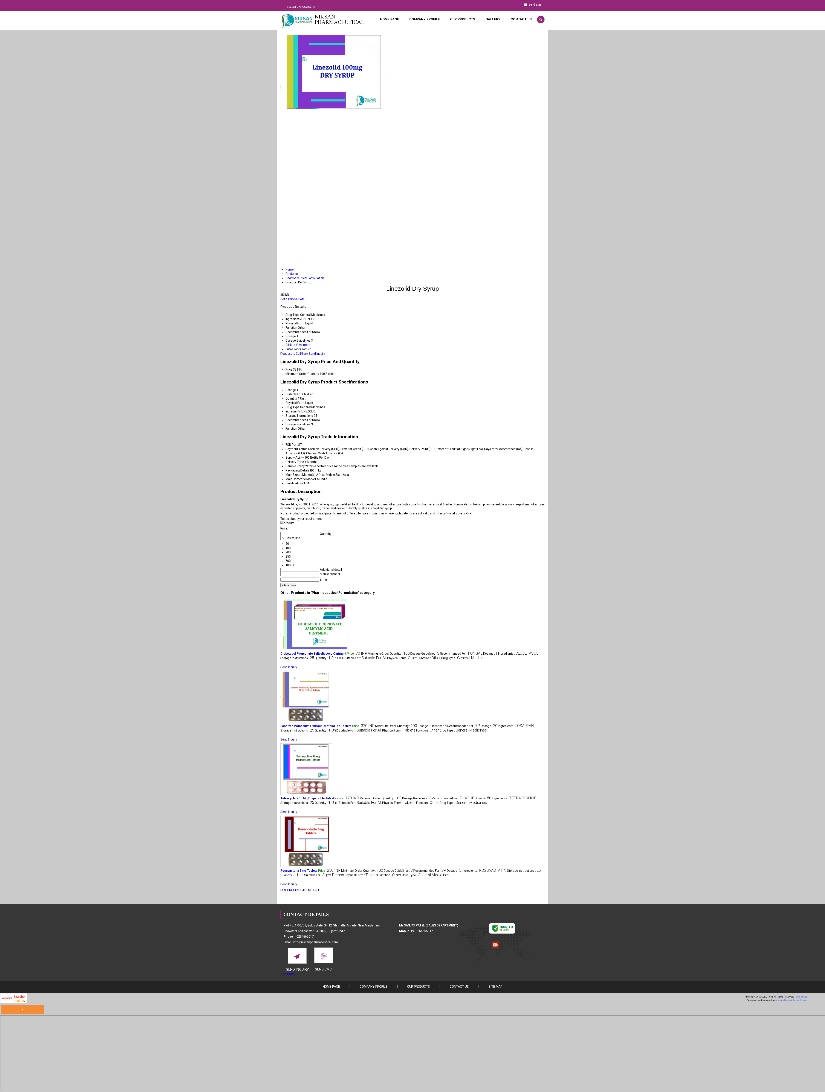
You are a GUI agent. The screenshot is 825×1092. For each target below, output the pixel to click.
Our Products (462, 19)
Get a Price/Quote (292, 299)
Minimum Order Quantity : (389, 653)
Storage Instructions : (297, 658)
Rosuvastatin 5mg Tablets (299, 870)
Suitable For (294, 394)
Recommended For (299, 420)
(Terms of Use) (801, 997)
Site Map (289, 974)
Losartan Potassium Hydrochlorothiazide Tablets (315, 726)
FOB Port (292, 444)
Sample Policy (295, 466)
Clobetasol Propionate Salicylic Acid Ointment (313, 653)
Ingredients (293, 411)
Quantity (291, 398)
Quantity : (329, 658)
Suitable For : (365, 658)
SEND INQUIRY (290, 890)
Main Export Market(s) (301, 474)
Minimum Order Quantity (302, 374)
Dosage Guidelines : (424, 653)
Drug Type (292, 407)
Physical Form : (402, 658)
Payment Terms (296, 449)
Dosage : (490, 653)
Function (291, 428)
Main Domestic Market (301, 479)
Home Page (389, 19)
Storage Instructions (299, 415)
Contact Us (521, 19)
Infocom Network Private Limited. (792, 1000)
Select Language (299, 6)
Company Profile (424, 19)
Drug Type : (465, 658)
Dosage (291, 390)
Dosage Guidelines (298, 424)
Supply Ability (295, 457)
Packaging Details (298, 470)
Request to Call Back (294, 353)
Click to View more (298, 345)
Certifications (295, 483)
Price (289, 369)
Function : (429, 658)
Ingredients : (518, 653)
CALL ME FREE (310, 890)
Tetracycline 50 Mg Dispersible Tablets (308, 798)
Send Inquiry (317, 353)
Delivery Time (295, 462)
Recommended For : (461, 653)
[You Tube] (495, 947)
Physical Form (295, 403)
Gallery (493, 19)
